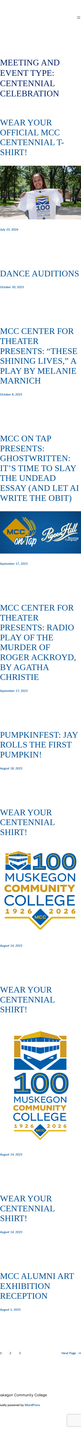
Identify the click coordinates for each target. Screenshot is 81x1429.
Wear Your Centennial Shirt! (27, 822)
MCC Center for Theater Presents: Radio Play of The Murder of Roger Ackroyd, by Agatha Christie (38, 642)
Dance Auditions (39, 273)
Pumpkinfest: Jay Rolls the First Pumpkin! (39, 744)
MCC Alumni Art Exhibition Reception (37, 1286)
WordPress (32, 1405)
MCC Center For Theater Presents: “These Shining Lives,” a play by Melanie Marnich (38, 356)
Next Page (71, 1353)
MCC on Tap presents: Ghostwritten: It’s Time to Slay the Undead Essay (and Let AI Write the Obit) (39, 468)
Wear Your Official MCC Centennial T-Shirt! (32, 137)
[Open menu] (78, 17)
